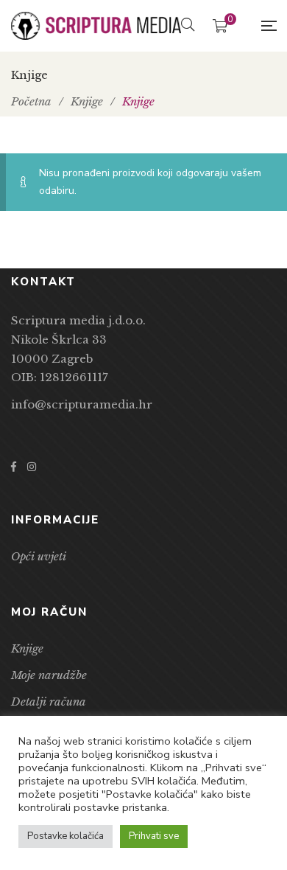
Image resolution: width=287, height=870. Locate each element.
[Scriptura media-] (96, 26)
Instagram (31, 467)
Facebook (13, 467)
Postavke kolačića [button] (65, 836)
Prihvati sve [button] (154, 836)
